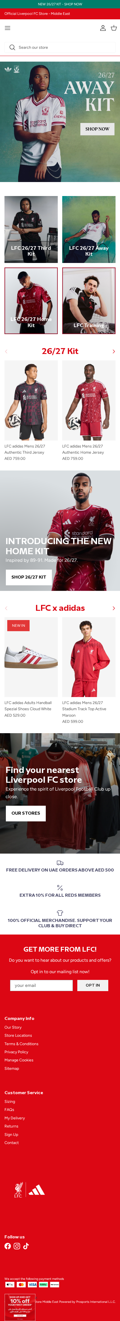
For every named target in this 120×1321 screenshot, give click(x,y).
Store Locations (18, 1035)
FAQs (9, 1109)
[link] (20, 1307)
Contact (11, 1142)
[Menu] (7, 28)
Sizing (9, 1101)
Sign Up (11, 1134)
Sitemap (11, 1068)
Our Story (12, 1027)
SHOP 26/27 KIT (28, 577)
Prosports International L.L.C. (96, 1302)
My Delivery (14, 1118)
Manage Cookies (18, 1060)
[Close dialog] (36, 1297)
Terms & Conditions (21, 1044)
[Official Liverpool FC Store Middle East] (60, 27)
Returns (11, 1126)
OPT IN (93, 985)
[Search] (12, 47)
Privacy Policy (16, 1052)
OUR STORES (25, 813)
